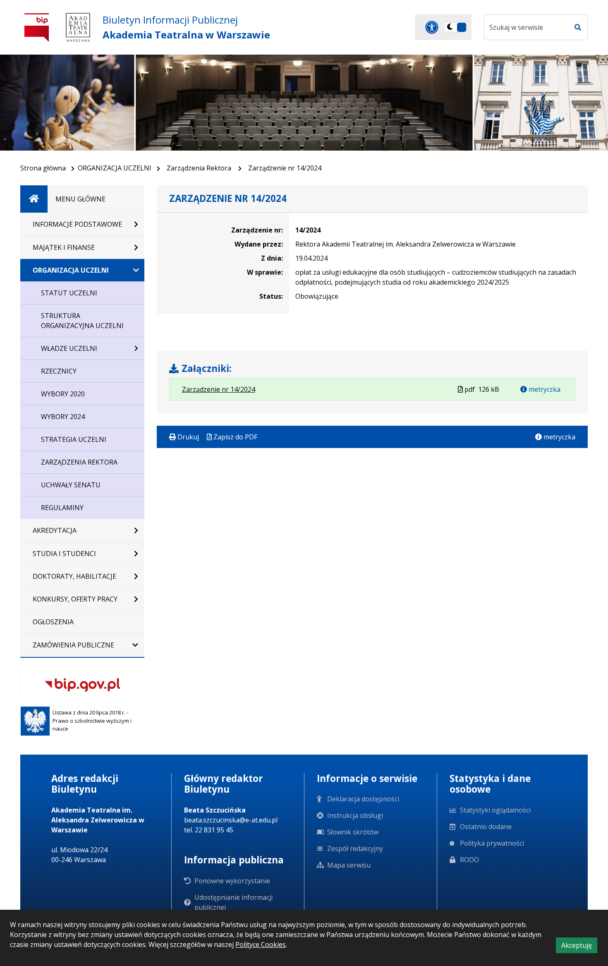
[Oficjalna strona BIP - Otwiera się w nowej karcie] (36, 27)
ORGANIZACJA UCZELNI (114, 168)
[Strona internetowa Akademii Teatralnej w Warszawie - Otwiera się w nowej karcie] (78, 27)
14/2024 (308, 230)
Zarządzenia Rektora (200, 168)
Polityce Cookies (260, 944)
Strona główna (43, 168)
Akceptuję (579, 946)
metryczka (543, 389)
